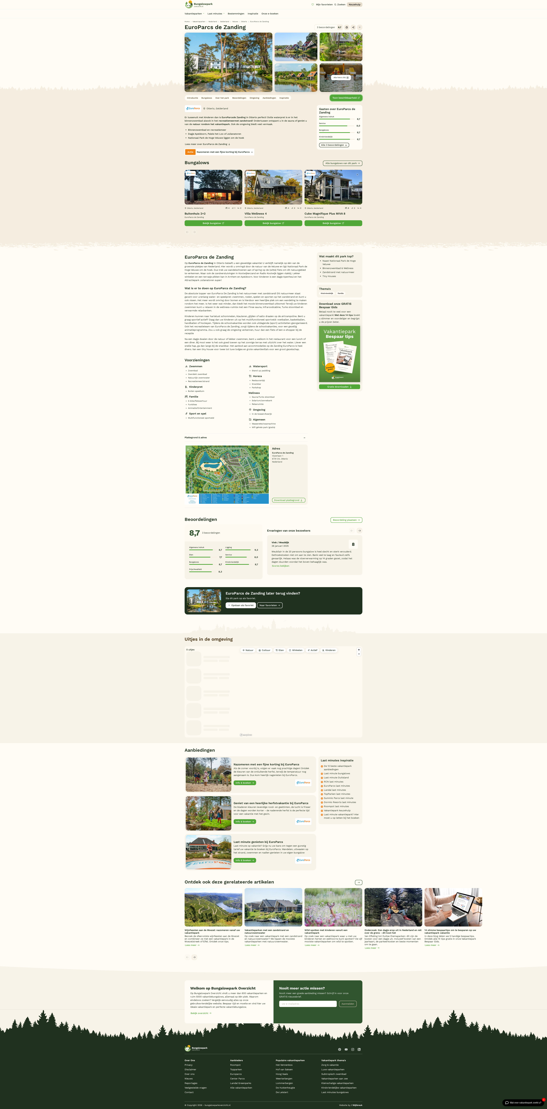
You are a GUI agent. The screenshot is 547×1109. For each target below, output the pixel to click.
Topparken (236, 1069)
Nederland (213, 22)
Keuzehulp (354, 4)
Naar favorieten (268, 605)
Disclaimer (190, 1069)
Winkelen (297, 650)
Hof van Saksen (284, 1069)
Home (187, 22)
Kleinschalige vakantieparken (337, 1083)
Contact (189, 1092)
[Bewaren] (359, 27)
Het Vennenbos (284, 1065)
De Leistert (282, 1092)
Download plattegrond (286, 500)
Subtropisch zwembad (333, 1074)
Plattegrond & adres (196, 437)
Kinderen (330, 650)
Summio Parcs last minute (338, 798)
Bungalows (206, 98)
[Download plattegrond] (227, 474)
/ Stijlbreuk (356, 1105)
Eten (281, 650)
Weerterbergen (284, 1078)
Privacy (188, 1065)
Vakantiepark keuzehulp (337, 810)
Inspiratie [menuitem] (253, 13)
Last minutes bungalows (335, 1092)
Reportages (191, 1083)
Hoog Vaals (282, 1074)
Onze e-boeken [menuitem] (270, 13)
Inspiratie (284, 98)
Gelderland (224, 22)
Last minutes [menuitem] (215, 13)
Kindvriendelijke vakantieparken (339, 1087)
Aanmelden (348, 1003)
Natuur (249, 650)
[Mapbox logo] (246, 735)
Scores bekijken (280, 565)
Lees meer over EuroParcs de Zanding (206, 144)
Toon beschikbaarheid (344, 97)
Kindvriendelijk (327, 293)
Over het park (222, 98)
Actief (314, 650)
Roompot (235, 1065)
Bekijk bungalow (212, 223)
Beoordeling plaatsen (345, 520)
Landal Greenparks (240, 1083)
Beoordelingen (239, 98)
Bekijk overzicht (199, 1013)
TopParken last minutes (337, 794)
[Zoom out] (359, 654)
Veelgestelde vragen (196, 1087)
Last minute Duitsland (336, 777)
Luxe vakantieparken (332, 1069)
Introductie (192, 98)
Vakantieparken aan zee (334, 1078)
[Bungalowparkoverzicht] (199, 4)
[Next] (359, 530)
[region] (300, 691)
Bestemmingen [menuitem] (236, 13)
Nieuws (189, 1078)
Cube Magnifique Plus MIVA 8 (325, 213)
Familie (341, 293)
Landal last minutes (335, 790)
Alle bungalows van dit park (341, 163)
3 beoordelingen (329, 27)
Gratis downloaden (338, 386)
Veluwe (235, 22)
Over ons (189, 1074)
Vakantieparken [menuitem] (193, 13)
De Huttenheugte (285, 1087)
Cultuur (266, 650)
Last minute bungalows (337, 773)
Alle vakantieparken (241, 1087)
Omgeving (254, 98)
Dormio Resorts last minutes (340, 802)
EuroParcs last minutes (337, 785)
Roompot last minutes (336, 806)
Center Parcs (237, 1078)
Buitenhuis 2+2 (195, 213)
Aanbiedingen (269, 98)
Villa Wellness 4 (256, 213)
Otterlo (244, 22)
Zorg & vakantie (330, 1065)
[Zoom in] (359, 650)
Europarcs (236, 1074)
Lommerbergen (284, 1083)
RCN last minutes (333, 781)
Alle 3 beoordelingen (332, 145)
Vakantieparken (199, 22)
